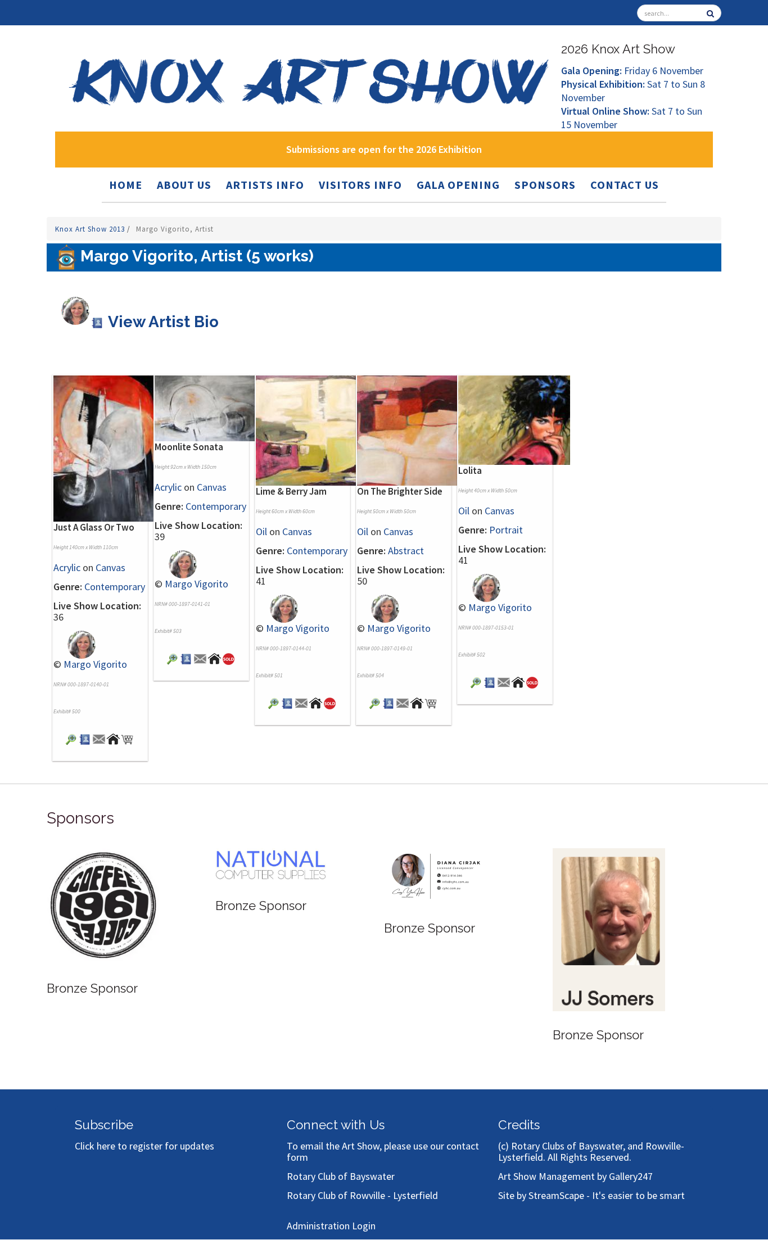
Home (125, 185)
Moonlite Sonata (189, 447)
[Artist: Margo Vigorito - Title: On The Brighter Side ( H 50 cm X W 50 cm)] (413, 429)
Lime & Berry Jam (291, 491)
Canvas (110, 567)
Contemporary (114, 586)
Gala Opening (458, 185)
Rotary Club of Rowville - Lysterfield (362, 1195)
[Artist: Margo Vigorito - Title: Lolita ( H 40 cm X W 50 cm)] (514, 419)
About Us (184, 185)
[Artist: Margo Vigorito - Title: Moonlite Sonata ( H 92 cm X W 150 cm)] (210, 407)
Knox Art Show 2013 (91, 229)
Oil (261, 531)
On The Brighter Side (399, 491)
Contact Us (624, 185)
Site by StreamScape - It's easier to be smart (591, 1195)
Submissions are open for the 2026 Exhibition (384, 149)
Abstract (406, 550)
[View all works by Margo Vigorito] (74, 643)
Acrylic (66, 567)
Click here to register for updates (144, 1145)
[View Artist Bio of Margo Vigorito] (85, 738)
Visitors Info (360, 185)
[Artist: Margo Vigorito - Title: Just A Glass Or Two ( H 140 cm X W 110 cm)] (109, 447)
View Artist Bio (162, 322)
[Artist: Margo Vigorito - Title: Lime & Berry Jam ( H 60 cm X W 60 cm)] (312, 429)
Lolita (470, 470)
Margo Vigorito (95, 664)
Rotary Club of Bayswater (341, 1176)
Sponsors (545, 185)
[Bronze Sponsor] (103, 905)
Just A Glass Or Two (93, 527)
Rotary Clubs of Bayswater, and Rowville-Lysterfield (591, 1151)
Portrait (506, 529)
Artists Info (265, 185)
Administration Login (331, 1225)
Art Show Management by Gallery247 (575, 1176)
